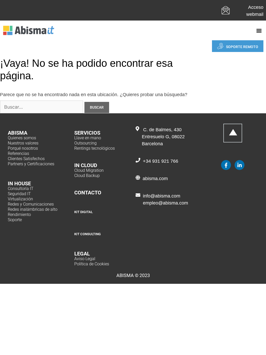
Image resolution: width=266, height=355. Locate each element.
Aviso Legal (84, 258)
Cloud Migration (89, 170)
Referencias (18, 153)
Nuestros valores (23, 143)
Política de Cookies (91, 263)
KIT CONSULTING (87, 234)
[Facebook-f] (226, 165)
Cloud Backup (87, 175)
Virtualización (20, 198)
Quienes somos (22, 137)
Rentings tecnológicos (94, 148)
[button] (259, 30)
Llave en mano (87, 137)
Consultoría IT (21, 188)
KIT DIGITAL (83, 212)
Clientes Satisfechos (26, 158)
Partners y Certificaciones (31, 163)
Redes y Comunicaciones (31, 204)
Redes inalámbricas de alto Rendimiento (32, 212)
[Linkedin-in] (239, 165)
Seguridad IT (19, 193)
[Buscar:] (42, 107)
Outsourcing (85, 143)
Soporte (15, 219)
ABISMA (17, 132)
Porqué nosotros (23, 148)
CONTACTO (87, 192)
